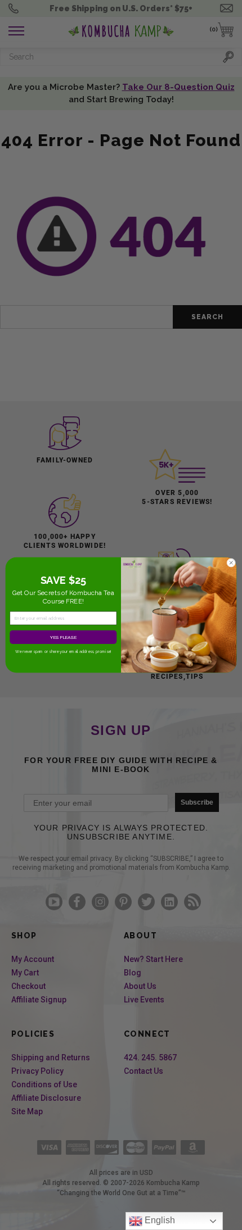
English (158, 1220)
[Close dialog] (231, 563)
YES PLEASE (63, 637)
